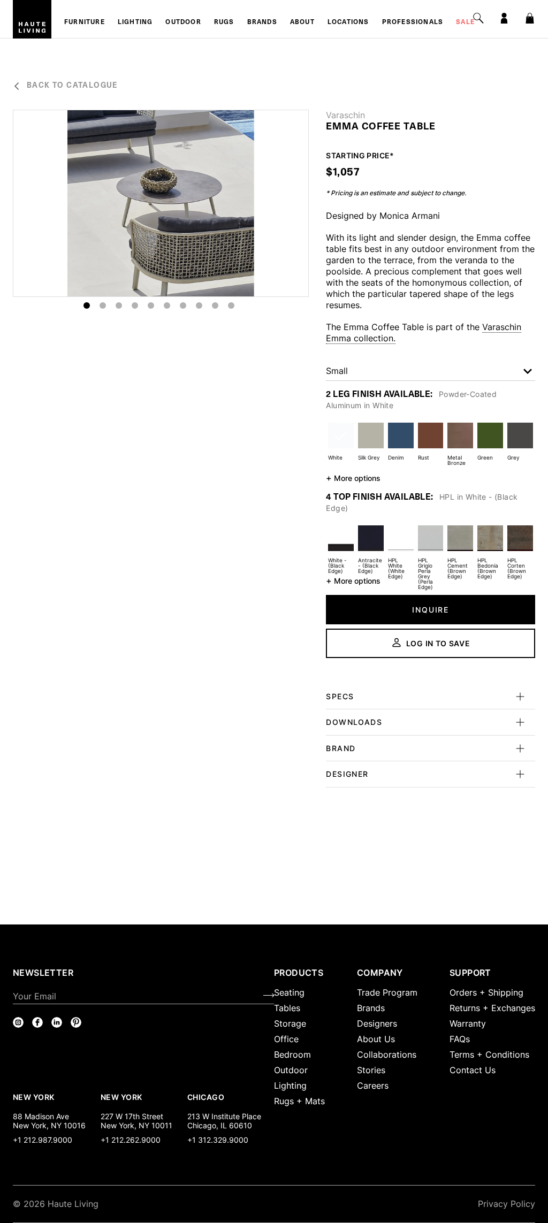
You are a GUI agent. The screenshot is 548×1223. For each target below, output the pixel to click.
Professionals (413, 22)
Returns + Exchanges (492, 1008)
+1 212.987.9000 (42, 1139)
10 (231, 305)
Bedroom (292, 1054)
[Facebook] (37, 1022)
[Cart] (529, 18)
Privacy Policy (506, 1203)
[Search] (478, 18)
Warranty (468, 1023)
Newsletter (43, 972)
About (302, 22)
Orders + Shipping (486, 992)
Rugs (224, 22)
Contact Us (473, 1070)
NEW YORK (34, 1096)
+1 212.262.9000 (131, 1139)
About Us (376, 1039)
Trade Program (387, 992)
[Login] (504, 18)
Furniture (84, 22)
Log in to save (438, 643)
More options (353, 477)
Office (286, 1039)
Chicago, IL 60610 (219, 1125)
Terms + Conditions (489, 1054)
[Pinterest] (76, 1022)
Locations (348, 22)
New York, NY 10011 (136, 1125)
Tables (287, 1008)
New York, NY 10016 (49, 1125)
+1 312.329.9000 (217, 1139)
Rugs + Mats (299, 1101)
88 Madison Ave (41, 1116)
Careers (373, 1085)
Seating (289, 992)
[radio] (341, 442)
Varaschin (345, 115)
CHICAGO (205, 1096)
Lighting (135, 22)
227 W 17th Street (132, 1116)
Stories (371, 1070)
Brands (262, 22)
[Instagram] (18, 1022)
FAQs (460, 1039)
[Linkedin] (56, 1022)
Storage (290, 1023)
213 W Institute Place (224, 1116)
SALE (465, 22)
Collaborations (386, 1054)
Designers (377, 1023)
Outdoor (183, 22)
